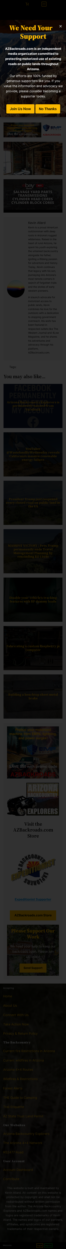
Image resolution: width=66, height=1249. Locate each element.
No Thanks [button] (48, 109)
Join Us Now (20, 109)
